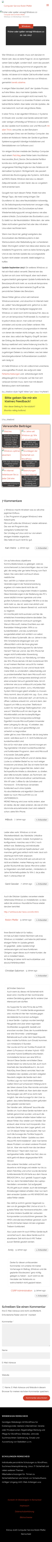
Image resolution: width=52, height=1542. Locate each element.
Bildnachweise (26, 1517)
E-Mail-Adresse (9, 1362)
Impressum (24, 1506)
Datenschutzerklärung (24, 1511)
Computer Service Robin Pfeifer (14, 15)
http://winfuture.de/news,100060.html (21, 912)
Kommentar (8, 1322)
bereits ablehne (18, 82)
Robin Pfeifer (11, 919)
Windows (26, 26)
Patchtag (17, 155)
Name (4, 1350)
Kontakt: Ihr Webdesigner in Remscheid (24, 1500)
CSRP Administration (21, 1290)
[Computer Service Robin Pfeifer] (17, 5)
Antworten (42, 548)
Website (5, 1375)
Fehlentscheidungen (11, 374)
